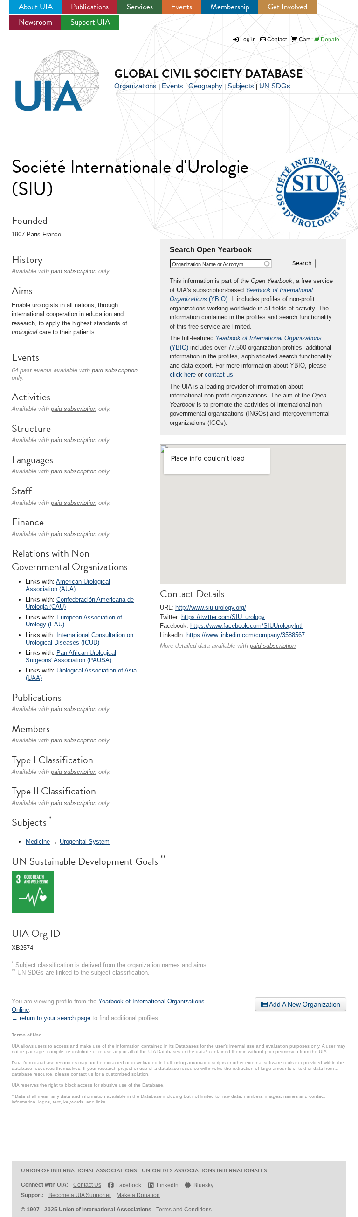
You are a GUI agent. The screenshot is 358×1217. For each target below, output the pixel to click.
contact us (219, 374)
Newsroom (35, 22)
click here (183, 374)
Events (181, 7)
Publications (90, 7)
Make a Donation (138, 1195)
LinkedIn (167, 1185)
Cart (303, 39)
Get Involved (287, 7)
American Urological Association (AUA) (68, 585)
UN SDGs (274, 86)
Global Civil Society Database (208, 73)
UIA (47, 75)
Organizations (135, 86)
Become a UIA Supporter (79, 1195)
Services (140, 7)
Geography (205, 86)
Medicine (38, 841)
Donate (329, 39)
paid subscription (273, 645)
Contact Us (87, 1185)
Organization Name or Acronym (207, 264)
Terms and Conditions (184, 1209)
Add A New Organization (304, 1004)
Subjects (240, 86)
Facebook (128, 1185)
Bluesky (203, 1185)
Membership (229, 7)
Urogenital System (85, 841)
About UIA (36, 7)
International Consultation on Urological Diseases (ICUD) (79, 639)
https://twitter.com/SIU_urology (223, 616)
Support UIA (90, 22)
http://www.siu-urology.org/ (210, 607)
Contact (276, 39)
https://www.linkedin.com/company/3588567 (245, 635)
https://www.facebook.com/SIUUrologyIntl (246, 625)
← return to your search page (51, 1018)
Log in (248, 39)
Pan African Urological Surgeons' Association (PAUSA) (71, 656)
